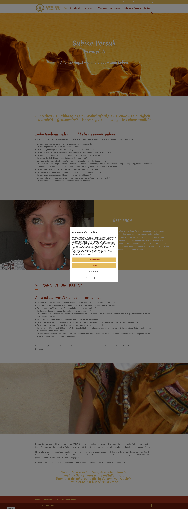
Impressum (98, 278)
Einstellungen (94, 271)
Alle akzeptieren (94, 260)
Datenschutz (90, 278)
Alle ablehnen (94, 265)
